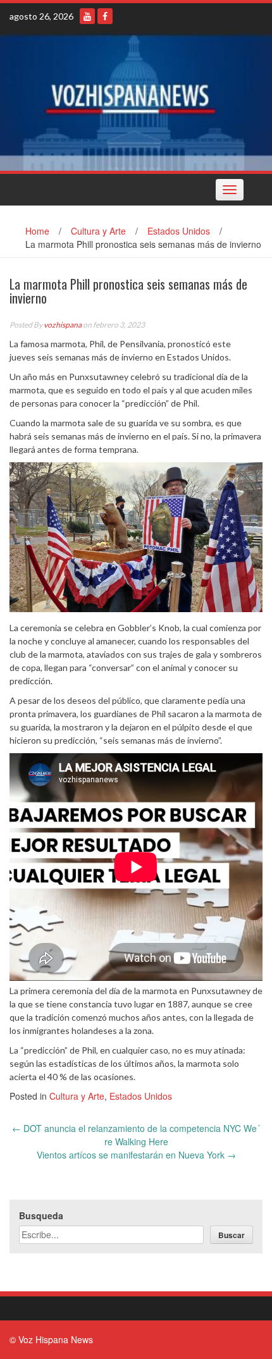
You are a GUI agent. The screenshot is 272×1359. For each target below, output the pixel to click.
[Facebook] (105, 16)
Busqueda (41, 1215)
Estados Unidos (178, 230)
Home (37, 230)
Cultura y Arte (98, 230)
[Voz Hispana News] (136, 101)
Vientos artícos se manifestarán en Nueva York (136, 1154)
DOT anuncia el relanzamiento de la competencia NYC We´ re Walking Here (136, 1135)
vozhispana (63, 324)
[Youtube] (87, 16)
